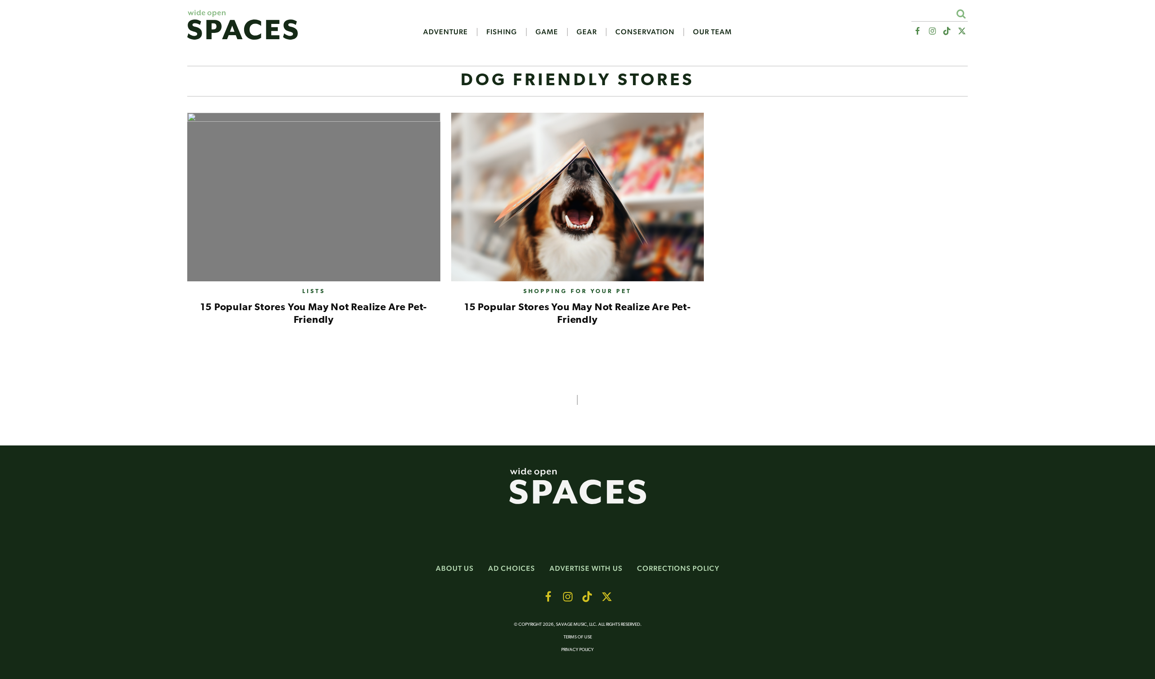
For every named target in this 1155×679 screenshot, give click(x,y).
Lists (313, 291)
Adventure (445, 32)
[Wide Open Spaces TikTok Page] (947, 31)
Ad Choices (511, 568)
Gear (587, 32)
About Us (455, 568)
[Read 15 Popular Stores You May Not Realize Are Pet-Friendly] (313, 201)
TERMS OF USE (578, 637)
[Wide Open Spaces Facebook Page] (917, 31)
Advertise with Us (586, 568)
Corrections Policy (678, 568)
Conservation (645, 32)
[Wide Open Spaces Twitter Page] (962, 31)
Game (547, 32)
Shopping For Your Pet (577, 291)
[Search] (961, 13)
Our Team (712, 32)
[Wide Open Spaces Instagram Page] (932, 31)
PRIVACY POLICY (577, 649)
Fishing (501, 32)
